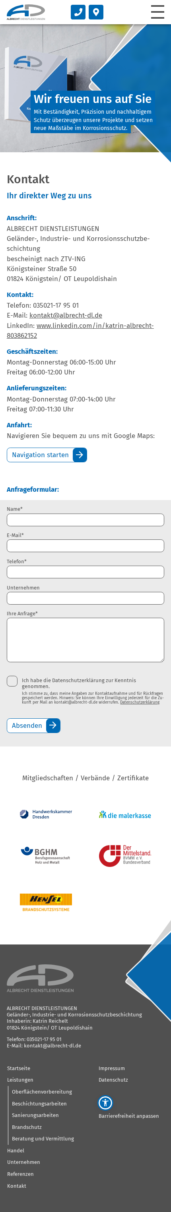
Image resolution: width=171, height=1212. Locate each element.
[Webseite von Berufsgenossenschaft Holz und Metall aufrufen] (46, 856)
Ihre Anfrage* (22, 613)
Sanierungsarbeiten (35, 1115)
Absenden (27, 725)
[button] (105, 1103)
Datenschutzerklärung (139, 702)
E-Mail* (15, 535)
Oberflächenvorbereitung (42, 1091)
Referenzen (20, 1174)
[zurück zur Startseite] (26, 12)
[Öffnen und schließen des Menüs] (158, 12)
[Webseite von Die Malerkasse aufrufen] (125, 814)
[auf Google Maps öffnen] (96, 12)
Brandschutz (27, 1127)
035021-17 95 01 (44, 1039)
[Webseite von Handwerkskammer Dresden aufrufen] (46, 814)
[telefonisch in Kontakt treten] (78, 12)
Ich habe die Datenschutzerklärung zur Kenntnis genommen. (79, 683)
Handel (15, 1150)
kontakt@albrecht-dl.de (65, 315)
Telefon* (17, 561)
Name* (15, 509)
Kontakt (16, 1186)
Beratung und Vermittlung (43, 1138)
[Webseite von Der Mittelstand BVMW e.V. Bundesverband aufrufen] (125, 856)
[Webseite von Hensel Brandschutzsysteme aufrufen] (46, 902)
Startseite (18, 1068)
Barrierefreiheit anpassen (129, 1116)
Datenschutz (113, 1079)
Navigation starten (40, 455)
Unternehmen (23, 587)
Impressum (112, 1068)
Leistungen (20, 1079)
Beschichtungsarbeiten (39, 1103)
